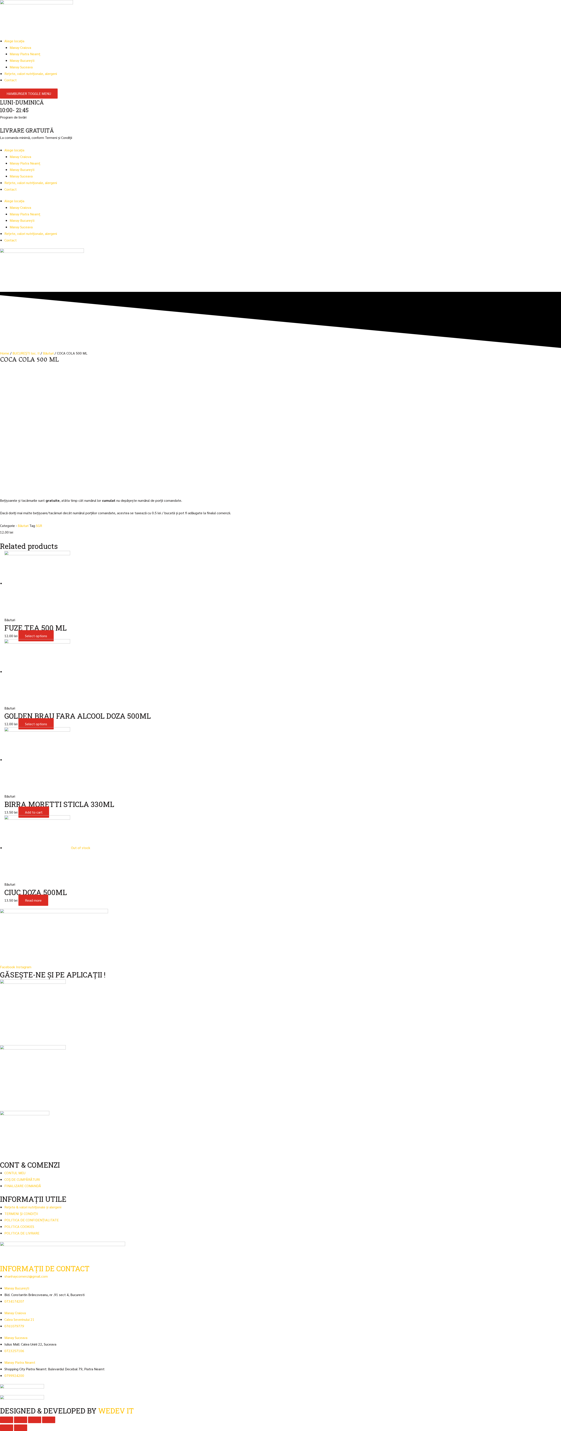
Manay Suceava (21, 67)
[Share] (20, 1420)
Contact (10, 80)
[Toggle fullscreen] (34, 1420)
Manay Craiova (20, 47)
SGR (39, 525)
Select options (36, 635)
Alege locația (14, 41)
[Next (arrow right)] (20, 1427)
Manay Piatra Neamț (25, 53)
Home (4, 353)
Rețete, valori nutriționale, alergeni (30, 73)
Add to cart (34, 812)
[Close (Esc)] (6, 1420)
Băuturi (48, 353)
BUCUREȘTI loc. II (26, 353)
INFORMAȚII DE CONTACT (45, 1268)
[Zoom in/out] (48, 1420)
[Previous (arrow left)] (6, 1427)
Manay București (22, 60)
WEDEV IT (116, 1410)
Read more (33, 900)
